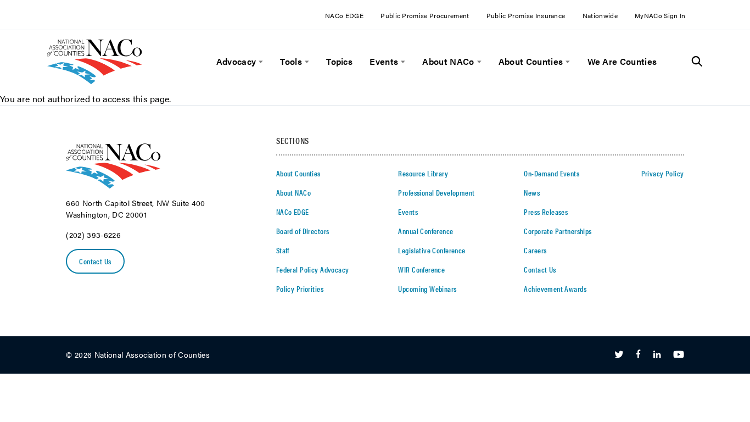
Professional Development (436, 192)
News (532, 192)
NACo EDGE (344, 15)
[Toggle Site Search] (697, 61)
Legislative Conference (431, 250)
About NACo (448, 61)
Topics (339, 61)
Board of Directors (302, 230)
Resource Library (423, 173)
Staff (282, 250)
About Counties (531, 61)
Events (384, 61)
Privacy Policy (662, 173)
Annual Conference (425, 230)
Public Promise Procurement (424, 15)
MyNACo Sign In (660, 15)
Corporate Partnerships (557, 230)
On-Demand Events (551, 173)
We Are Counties (622, 61)
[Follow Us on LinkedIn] (657, 354)
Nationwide (600, 15)
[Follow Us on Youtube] (678, 354)
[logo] (94, 81)
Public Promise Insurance (526, 15)
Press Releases (546, 211)
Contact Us (95, 261)
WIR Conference (421, 269)
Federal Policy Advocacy (312, 269)
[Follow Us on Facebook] (638, 354)
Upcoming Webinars (427, 288)
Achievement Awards (555, 288)
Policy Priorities (299, 288)
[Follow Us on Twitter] (619, 354)
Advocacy (236, 61)
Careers (535, 250)
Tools (291, 61)
